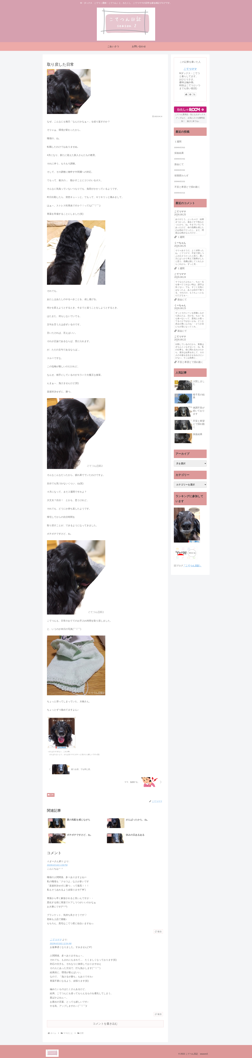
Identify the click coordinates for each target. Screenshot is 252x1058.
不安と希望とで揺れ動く (187, 187)
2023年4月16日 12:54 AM (60, 943)
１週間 (177, 141)
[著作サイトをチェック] (186, 94)
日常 (52, 795)
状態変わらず (181, 175)
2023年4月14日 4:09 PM (57, 865)
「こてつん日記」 (192, 565)
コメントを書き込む (105, 1023)
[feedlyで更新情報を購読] (190, 94)
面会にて (179, 164)
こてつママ (56, 939)
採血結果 (179, 153)
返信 (160, 931)
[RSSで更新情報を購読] (194, 94)
